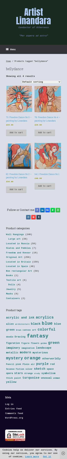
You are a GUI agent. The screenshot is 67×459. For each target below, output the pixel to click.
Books (9, 275)
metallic (12, 352)
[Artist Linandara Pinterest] (33, 217)
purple (42, 364)
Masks (9, 293)
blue (47, 323)
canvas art (29, 330)
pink (18, 364)
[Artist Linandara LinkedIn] (42, 210)
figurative (13, 343)
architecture (22, 324)
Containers (13, 298)
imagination (28, 348)
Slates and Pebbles (18, 248)
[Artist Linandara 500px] (58, 210)
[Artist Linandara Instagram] (28, 217)
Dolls (11, 284)
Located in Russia (17, 243)
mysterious (40, 352)
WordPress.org (14, 418)
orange (32, 358)
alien (10, 324)
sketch (39, 369)
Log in (9, 404)
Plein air (29, 364)
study (37, 373)
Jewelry (11, 289)
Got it (47, 456)
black (35, 324)
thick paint (13, 378)
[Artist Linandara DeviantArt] (53, 210)
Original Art (14, 257)
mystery (14, 358)
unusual (46, 378)
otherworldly (51, 358)
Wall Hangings (15, 234)
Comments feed (14, 413)
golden (44, 343)
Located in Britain (18, 262)
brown (18, 330)
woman (56, 378)
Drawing (20, 336)
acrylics (45, 317)
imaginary (13, 348)
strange (28, 373)
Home (8, 61)
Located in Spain (17, 266)
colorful (46, 329)
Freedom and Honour (18, 252)
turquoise (31, 378)
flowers (35, 343)
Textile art (13, 280)
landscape (43, 348)
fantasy (37, 336)
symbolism (48, 373)
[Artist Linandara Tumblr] (38, 217)
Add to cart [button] (16, 133)
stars (18, 373)
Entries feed (13, 408)
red (52, 364)
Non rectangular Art (19, 271)
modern (25, 352)
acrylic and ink (20, 317)
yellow (11, 382)
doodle (9, 337)
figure (25, 343)
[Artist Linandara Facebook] (37, 210)
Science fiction (15, 369)
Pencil (10, 364)
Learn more (32, 456)
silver (29, 369)
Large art (14, 239)
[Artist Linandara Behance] (47, 210)
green (53, 343)
